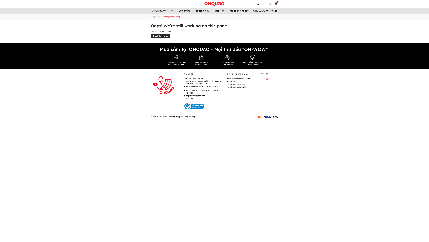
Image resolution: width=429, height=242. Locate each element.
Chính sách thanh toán (236, 84)
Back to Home (160, 36)
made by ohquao (239, 10)
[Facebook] (261, 79)
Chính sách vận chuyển (237, 87)
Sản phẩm (184, 10)
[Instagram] (264, 79)
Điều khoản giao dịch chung (239, 79)
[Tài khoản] (264, 4)
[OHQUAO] (214, 4)
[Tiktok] (267, 79)
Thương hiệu (203, 10)
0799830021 (190, 98)
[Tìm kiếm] (258, 4)
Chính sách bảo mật (236, 81)
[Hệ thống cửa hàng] (270, 4)
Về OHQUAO (159, 10)
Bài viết (219, 10)
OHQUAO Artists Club (265, 10)
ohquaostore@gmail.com (195, 96)
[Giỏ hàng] (276, 4)
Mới (172, 10)
